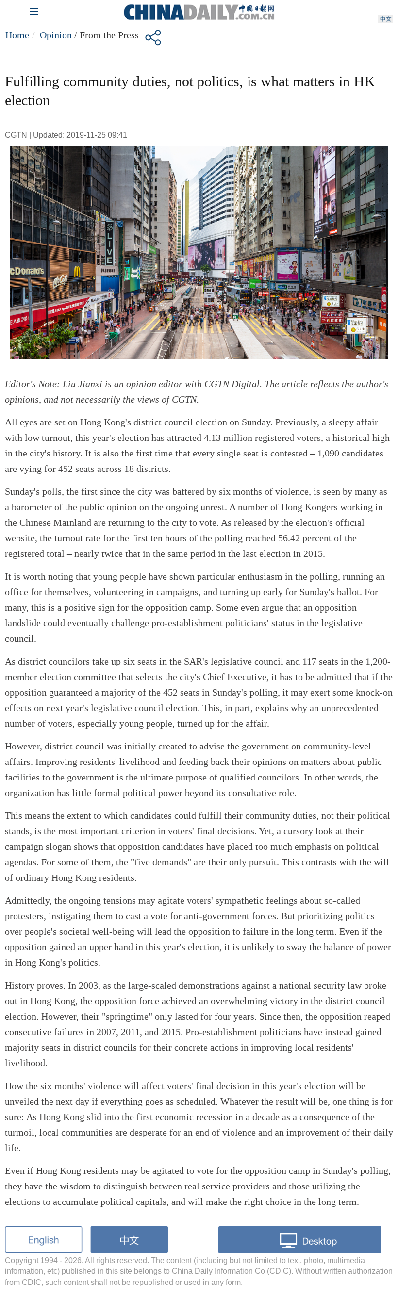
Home (17, 35)
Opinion (56, 35)
